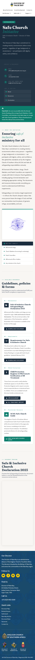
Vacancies (4, 621)
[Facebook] (8, 575)
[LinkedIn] (18, 575)
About (9, 91)
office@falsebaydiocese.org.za (17, 71)
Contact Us (29, 10)
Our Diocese (6, 13)
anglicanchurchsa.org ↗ (15, 83)
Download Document (16, 329)
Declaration (11, 100)
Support (27, 13)
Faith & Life (16, 13)
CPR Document (13, 398)
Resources (11, 96)
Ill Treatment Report (16, 402)
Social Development (19, 10)
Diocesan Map (5, 609)
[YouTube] (3, 575)
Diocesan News (5, 619)
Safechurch (4, 614)
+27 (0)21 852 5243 (13, 77)
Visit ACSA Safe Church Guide (16, 439)
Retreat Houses (5, 611)
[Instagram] (13, 575)
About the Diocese (8, 10)
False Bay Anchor (6, 616)
